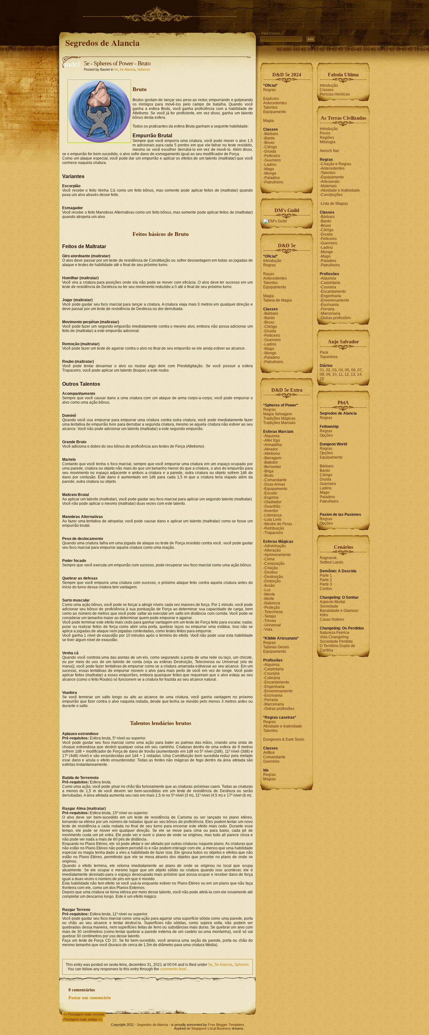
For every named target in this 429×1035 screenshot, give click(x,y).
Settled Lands (331, 562)
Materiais (329, 186)
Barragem (272, 458)
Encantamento (276, 682)
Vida (268, 629)
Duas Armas (274, 484)
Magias (269, 779)
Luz (267, 590)
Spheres (143, 69)
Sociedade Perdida (336, 641)
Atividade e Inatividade (282, 726)
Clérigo (270, 147)
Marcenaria (274, 704)
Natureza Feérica (334, 632)
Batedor (271, 462)
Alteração (272, 550)
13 (353, 374)
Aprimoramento (277, 555)
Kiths (324, 615)
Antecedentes (275, 103)
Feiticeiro (272, 156)
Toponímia (329, 357)
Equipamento (274, 112)
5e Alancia (127, 69)
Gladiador (272, 502)
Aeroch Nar (329, 151)
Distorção (272, 581)
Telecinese (273, 612)
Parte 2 (326, 580)
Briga (269, 471)
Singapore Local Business (211, 1028)
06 (353, 370)
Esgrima (271, 497)
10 (334, 374)
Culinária (272, 678)
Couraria (272, 673)
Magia (268, 120)
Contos (326, 588)
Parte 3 (326, 584)
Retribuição (274, 528)
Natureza (272, 603)
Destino (271, 572)
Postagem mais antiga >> (82, 1019)
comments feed (173, 969)
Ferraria (271, 700)
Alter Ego (272, 440)
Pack (324, 352)
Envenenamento (278, 691)
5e (116, 69)
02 (328, 370)
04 (341, 370)
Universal (272, 625)
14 (359, 374)
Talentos (270, 107)
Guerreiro (272, 160)
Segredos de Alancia (102, 42)
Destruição (273, 577)
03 (334, 370)
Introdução (272, 261)
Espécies (271, 98)
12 (347, 374)
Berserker (272, 467)
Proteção (272, 607)
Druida (270, 151)
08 (322, 374)
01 (322, 370)
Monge (270, 173)
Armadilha (273, 445)
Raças (268, 274)
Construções (332, 195)
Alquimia (272, 436)
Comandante (275, 480)
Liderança (273, 515)
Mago (269, 169)
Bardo (269, 138)
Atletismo (272, 453)
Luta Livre (272, 519)
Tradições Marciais (279, 423)
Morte (269, 598)
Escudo (270, 493)
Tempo (270, 616)
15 (322, 379)
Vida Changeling (334, 637)
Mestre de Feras (278, 524)
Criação (271, 568)
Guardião (272, 506)
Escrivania (273, 695)
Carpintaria (274, 669)
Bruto (269, 475)
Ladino (270, 164)
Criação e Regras (336, 164)
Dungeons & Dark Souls (283, 739)
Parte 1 (326, 575)
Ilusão (269, 585)
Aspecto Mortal (332, 602)
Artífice (269, 752)
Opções (326, 435)
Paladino (272, 178)
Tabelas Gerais (276, 647)
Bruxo (269, 142)
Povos (325, 133)
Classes (327, 90)
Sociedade (329, 606)
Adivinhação (275, 546)
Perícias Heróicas (335, 94)
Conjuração (274, 563)
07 (359, 370)
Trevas (270, 620)
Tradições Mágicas (279, 418)
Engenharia (274, 686)
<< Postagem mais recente (83, 1014)
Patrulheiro (273, 182)
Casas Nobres (332, 619)
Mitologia (327, 142)
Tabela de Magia (277, 300)
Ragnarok (328, 558)
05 (347, 370)
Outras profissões (279, 708)
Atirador (271, 449)
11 (341, 374)
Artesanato (330, 181)
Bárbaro (271, 134)
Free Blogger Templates (226, 1025)
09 (328, 374)
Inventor (271, 511)
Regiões (327, 137)
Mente (269, 594)
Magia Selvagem (277, 414)
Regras (269, 90)
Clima (269, 559)
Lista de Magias (334, 203)
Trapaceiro (273, 533)
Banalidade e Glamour (339, 610)
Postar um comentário (89, 997)
